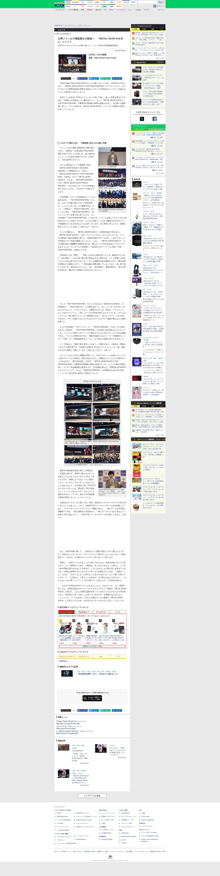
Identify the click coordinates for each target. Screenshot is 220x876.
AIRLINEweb (125, 813)
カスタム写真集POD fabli (150, 836)
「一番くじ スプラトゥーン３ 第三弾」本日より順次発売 (152, 344)
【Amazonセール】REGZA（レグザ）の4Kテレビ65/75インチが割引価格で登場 (153, 259)
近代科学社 (102, 836)
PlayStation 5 (83, 612)
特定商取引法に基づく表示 (157, 851)
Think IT (59, 813)
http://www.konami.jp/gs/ (66, 728)
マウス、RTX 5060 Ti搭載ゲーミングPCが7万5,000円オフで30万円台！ (153, 94)
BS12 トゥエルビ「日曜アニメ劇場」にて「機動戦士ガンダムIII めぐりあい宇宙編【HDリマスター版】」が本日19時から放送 (150, 55)
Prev (61, 631)
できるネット (61, 840)
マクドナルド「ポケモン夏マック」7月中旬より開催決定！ (153, 454)
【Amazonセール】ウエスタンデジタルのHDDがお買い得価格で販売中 (153, 241)
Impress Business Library (84, 820)
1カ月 (161, 29)
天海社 (144, 813)
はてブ (95, 78)
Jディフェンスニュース (128, 816)
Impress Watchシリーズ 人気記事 (149, 403)
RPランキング (139, 129)
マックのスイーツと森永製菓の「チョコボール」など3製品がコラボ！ (153, 505)
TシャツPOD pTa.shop (149, 832)
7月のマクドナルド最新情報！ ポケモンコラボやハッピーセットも (151, 440)
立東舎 (103, 823)
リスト (74, 78)
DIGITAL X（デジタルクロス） (85, 827)
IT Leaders (60, 823)
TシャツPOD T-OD (107, 820)
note (107, 78)
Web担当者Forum (62, 816)
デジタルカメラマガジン (64, 836)
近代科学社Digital (106, 839)
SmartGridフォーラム (82, 813)
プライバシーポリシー (117, 851)
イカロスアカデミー (127, 827)
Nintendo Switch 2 (66, 612)
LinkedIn (118, 78)
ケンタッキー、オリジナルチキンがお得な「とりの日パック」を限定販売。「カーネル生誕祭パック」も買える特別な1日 (149, 416)
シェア (84, 78)
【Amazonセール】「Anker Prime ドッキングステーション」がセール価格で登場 (153, 294)
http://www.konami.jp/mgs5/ (67, 733)
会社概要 (129, 851)
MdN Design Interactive (128, 836)
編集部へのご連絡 (102, 851)
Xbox (101, 656)
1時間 (135, 29)
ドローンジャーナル (63, 827)
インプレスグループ (141, 851)
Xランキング (141, 126)
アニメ (118, 612)
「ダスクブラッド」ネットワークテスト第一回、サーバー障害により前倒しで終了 (153, 381)
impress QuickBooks (148, 820)
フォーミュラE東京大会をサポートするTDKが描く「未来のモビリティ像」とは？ (153, 102)
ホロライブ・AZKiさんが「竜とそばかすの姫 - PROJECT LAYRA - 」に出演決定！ (153, 392)
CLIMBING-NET (106, 833)
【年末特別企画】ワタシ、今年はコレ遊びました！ (98, 674)
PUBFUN (142, 823)
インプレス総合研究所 (63, 820)
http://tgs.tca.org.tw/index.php (68, 724)
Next (123, 631)
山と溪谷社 (102, 827)
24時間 (144, 29)
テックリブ (122, 840)
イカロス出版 (123, 810)
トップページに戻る (92, 796)
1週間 (152, 29)
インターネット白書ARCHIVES (66, 843)
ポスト (67, 78)
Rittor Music (103, 810)
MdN (120, 830)
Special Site (141, 62)
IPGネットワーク (144, 829)
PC (105, 10)
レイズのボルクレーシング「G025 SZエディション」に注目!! (153, 77)
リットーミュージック (108, 813)
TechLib (123, 843)
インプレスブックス (82, 836)
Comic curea (145, 816)
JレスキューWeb (126, 823)
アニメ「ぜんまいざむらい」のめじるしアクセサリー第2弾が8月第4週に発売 (153, 216)
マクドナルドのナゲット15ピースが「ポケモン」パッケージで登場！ (153, 467)
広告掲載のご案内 (89, 851)
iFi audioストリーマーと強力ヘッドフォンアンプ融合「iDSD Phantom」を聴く (153, 85)
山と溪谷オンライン (107, 829)
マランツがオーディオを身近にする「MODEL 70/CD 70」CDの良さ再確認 (153, 69)
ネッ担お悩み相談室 (63, 830)
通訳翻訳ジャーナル (127, 820)
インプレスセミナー (82, 823)
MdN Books (125, 833)
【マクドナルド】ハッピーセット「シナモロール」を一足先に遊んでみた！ (153, 497)
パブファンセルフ (147, 826)
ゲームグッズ (101, 612)
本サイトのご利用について (62, 851)
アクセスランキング (144, 26)
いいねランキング (156, 129)
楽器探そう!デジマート (108, 816)
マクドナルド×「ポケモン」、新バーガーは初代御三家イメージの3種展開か (153, 481)
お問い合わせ (77, 851)
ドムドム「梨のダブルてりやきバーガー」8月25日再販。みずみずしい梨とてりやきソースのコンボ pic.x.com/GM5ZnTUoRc (149, 167)
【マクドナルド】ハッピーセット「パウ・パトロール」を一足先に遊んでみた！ (153, 489)
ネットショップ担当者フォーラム (86, 816)
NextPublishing (81, 839)
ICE (140, 810)
